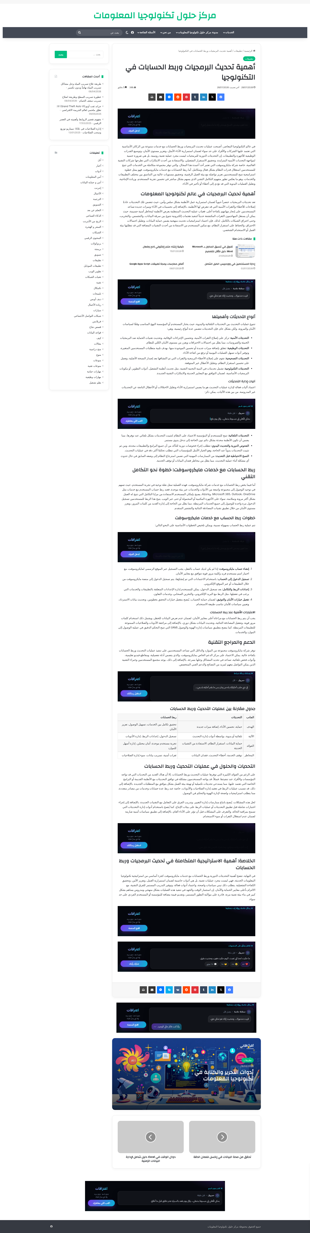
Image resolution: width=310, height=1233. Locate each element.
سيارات (97, 310)
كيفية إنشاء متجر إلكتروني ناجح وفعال (163, 246)
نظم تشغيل (95, 382)
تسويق (97, 254)
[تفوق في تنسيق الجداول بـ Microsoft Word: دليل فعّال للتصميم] (245, 251)
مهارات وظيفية (93, 377)
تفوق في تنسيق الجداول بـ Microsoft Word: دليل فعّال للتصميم (212, 249)
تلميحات (97, 293)
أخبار (98, 165)
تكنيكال (97, 288)
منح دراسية (95, 349)
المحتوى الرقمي (92, 238)
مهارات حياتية (94, 371)
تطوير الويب (94, 271)
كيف (99, 338)
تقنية (98, 282)
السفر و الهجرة (93, 226)
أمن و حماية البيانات (90, 182)
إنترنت (97, 187)
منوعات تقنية (94, 365)
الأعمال (97, 193)
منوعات (97, 360)
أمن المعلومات (93, 176)
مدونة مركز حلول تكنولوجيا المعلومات (198, 32)
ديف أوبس (95, 299)
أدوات (98, 171)
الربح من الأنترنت (92, 221)
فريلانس (96, 321)
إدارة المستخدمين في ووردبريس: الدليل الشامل (230, 264)
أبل (99, 160)
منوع (98, 354)
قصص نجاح (95, 327)
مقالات (97, 343)
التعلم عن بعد (94, 210)
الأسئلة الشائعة (147, 32)
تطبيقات (238, 50)
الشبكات (96, 232)
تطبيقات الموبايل (92, 265)
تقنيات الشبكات (93, 276)
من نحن (167, 32)
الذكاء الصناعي (93, 215)
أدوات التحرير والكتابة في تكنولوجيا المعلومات (224, 1075)
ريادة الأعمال (94, 304)
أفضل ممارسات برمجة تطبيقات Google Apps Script (157, 264)
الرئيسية (248, 50)
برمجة (98, 249)
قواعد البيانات (94, 332)
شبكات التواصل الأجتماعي (87, 315)
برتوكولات (96, 243)
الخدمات (229, 32)
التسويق (97, 204)
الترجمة (97, 199)
